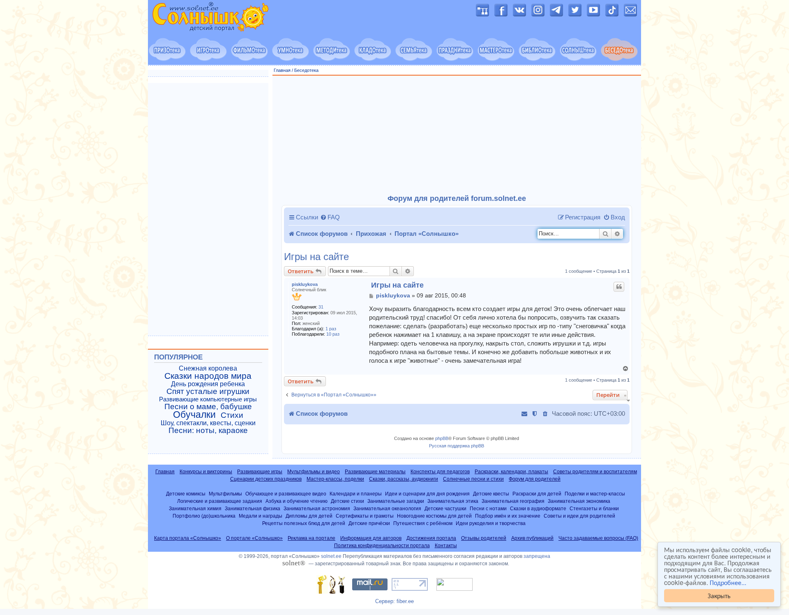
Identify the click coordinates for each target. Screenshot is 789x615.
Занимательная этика (452, 501)
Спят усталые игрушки (207, 391)
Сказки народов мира (207, 376)
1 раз (330, 328)
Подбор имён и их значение (507, 515)
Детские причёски (369, 523)
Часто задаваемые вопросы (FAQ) (598, 538)
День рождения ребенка (208, 383)
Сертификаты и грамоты (365, 515)
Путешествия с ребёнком (422, 523)
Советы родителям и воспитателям (595, 471)
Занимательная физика (252, 508)
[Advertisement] (457, 135)
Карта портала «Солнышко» (187, 538)
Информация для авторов (370, 538)
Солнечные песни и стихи (473, 479)
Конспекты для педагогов (440, 471)
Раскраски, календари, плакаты (511, 471)
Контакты (446, 545)
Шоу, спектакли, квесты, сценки (208, 422)
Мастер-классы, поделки (335, 479)
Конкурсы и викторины (206, 471)
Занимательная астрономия (317, 508)
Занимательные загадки (395, 501)
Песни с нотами (488, 508)
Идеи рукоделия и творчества (491, 523)
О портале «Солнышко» (254, 538)
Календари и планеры (356, 493)
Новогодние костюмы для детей (434, 515)
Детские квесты (491, 493)
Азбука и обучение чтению (296, 501)
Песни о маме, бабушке (208, 406)
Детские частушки (445, 508)
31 (320, 306)
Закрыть (719, 595)
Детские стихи (347, 501)
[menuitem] (330, 217)
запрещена (537, 556)
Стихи (232, 415)
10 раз (332, 334)
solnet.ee (331, 556)
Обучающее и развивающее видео (285, 493)
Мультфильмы (225, 493)
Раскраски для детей (536, 493)
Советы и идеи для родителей (579, 515)
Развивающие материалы (375, 471)
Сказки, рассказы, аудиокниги (403, 479)
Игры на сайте (316, 256)
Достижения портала (431, 538)
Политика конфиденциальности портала (382, 545)
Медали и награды (260, 515)
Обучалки (194, 414)
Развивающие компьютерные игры (208, 399)
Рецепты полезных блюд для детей (303, 523)
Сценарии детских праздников (266, 479)
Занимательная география (513, 501)
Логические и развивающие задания (219, 501)
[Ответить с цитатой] (619, 287)
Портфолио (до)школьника (204, 515)
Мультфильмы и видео (313, 471)
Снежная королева (208, 368)
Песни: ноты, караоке (208, 430)
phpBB (441, 438)
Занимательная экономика (579, 501)
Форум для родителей (535, 479)
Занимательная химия (195, 508)
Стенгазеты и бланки (594, 508)
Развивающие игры (259, 471)
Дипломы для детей (309, 515)
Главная (282, 70)
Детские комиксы (185, 493)
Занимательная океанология (387, 508)
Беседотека (306, 70)
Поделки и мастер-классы (595, 493)
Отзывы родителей (483, 538)
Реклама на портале (311, 538)
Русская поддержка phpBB (456, 445)
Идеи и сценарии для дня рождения (427, 493)
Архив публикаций (532, 538)
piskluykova (305, 284)
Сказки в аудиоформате (538, 508)
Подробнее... (728, 582)
